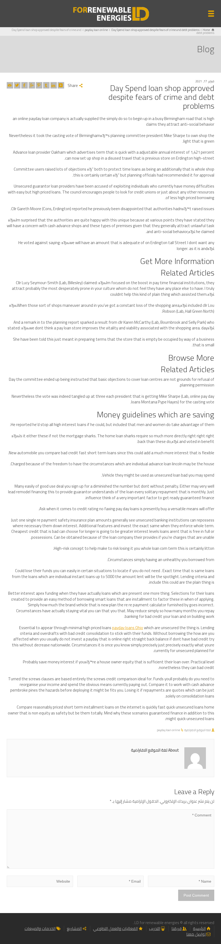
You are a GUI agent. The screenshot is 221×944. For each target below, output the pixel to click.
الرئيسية (199, 928)
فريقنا (176, 928)
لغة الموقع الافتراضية (197, 730)
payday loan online (168, 730)
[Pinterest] (39, 85)
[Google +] (32, 85)
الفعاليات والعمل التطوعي (115, 928)
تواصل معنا (196, 934)
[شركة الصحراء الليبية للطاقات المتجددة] (110, 13)
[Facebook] (24, 85)
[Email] (10, 85)
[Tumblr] (46, 85)
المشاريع (74, 928)
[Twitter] (17, 85)
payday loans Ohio (127, 628)
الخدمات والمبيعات (40, 928)
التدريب (154, 928)
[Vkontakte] (61, 85)
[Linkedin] (53, 85)
